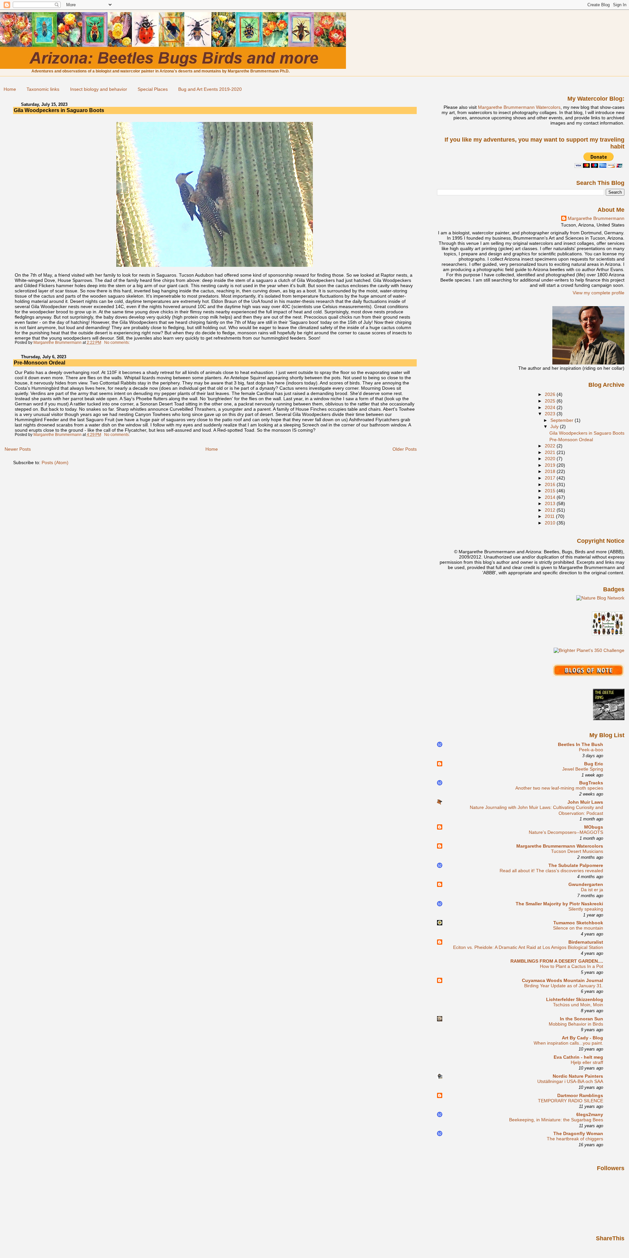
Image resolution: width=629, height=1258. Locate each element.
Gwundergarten (585, 884)
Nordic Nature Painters (578, 1076)
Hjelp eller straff (587, 1062)
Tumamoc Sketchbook (578, 922)
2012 (551, 510)
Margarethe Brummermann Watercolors (519, 107)
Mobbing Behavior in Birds (576, 1024)
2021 (551, 452)
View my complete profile (598, 292)
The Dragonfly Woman (578, 1133)
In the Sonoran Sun (581, 1018)
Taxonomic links (43, 89)
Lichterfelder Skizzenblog (574, 999)
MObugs (593, 827)
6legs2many (589, 1114)
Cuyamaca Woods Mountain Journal (562, 980)
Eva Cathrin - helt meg (578, 1057)
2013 (551, 503)
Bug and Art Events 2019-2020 (210, 89)
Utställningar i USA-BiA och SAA (570, 1081)
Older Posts (404, 449)
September (562, 420)
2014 (551, 497)
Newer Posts (18, 449)
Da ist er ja (592, 889)
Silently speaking (585, 909)
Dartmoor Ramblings (580, 1095)
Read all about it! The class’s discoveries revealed (551, 870)
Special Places (153, 89)
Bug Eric (593, 763)
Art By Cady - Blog (582, 1037)
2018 (551, 471)
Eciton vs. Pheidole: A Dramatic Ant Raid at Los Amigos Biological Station (528, 947)
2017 (551, 478)
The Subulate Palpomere (575, 865)
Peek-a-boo (591, 749)
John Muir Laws (585, 802)
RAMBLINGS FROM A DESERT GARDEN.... (556, 961)
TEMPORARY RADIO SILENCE (570, 1100)
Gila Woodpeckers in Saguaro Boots (59, 110)
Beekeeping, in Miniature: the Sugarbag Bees (556, 1119)
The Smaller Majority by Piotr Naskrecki (559, 903)
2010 (551, 522)
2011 (550, 516)
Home (10, 89)
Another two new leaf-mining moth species (559, 788)
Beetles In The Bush (580, 744)
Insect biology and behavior (98, 89)
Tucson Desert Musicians (577, 851)
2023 (551, 413)
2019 (551, 465)
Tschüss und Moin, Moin (578, 1004)
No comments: (117, 342)
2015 (551, 490)
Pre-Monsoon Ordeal (39, 362)
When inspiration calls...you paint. (568, 1043)
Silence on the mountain (578, 928)
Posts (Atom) (55, 462)
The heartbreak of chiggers (575, 1138)
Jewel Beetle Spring (582, 769)
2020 (551, 458)
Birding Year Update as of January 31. (563, 985)
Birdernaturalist (585, 942)
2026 (551, 394)
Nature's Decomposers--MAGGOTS (566, 832)
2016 (551, 484)
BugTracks (591, 782)
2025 (551, 400)
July (555, 426)
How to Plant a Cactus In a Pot (571, 966)
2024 (551, 407)
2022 (551, 445)
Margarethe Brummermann (596, 218)
